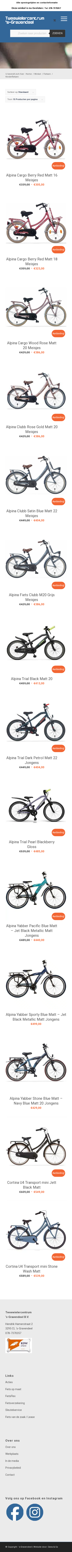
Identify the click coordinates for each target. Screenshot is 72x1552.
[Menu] (44, 18)
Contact (10, 1474)
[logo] (29, 18)
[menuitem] (37, 3)
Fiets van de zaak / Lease (20, 1417)
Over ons (10, 1447)
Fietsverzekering (15, 1403)
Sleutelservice (13, 1409)
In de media (12, 1460)
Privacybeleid (13, 1467)
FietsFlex (10, 1396)
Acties (9, 1382)
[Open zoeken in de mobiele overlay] (37, 35)
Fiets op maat (13, 1389)
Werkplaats (11, 1453)
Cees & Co (53, 1547)
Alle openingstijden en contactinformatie (37, 2)
